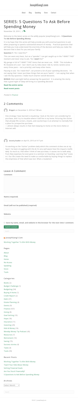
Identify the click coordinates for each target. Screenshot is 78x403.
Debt (6, 299)
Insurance (8, 322)
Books (6, 283)
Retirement (8, 338)
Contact (53, 12)
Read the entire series (13, 85)
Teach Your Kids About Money (16, 365)
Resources (8, 335)
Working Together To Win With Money (19, 242)
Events (6, 305)
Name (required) (11, 197)
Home (6, 259)
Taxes (6, 348)
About (24, 12)
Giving (6, 312)
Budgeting (8, 289)
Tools (6, 272)
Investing (7, 325)
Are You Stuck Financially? (14, 371)
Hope (6, 318)
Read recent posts (11, 88)
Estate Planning (10, 302)
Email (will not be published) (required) (20, 205)
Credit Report (9, 296)
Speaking (38, 12)
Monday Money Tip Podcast (15, 331)
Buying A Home (10, 292)
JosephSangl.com (14, 238)
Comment (8, 174)
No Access (8, 262)
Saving (6, 341)
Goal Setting (9, 315)
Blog (30, 12)
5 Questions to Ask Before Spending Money (21, 374)
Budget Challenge (11, 286)
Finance (15, 95)
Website (7, 214)
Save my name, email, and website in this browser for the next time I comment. (40, 223)
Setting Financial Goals (13, 368)
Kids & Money (9, 328)
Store (46, 12)
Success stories (10, 344)
